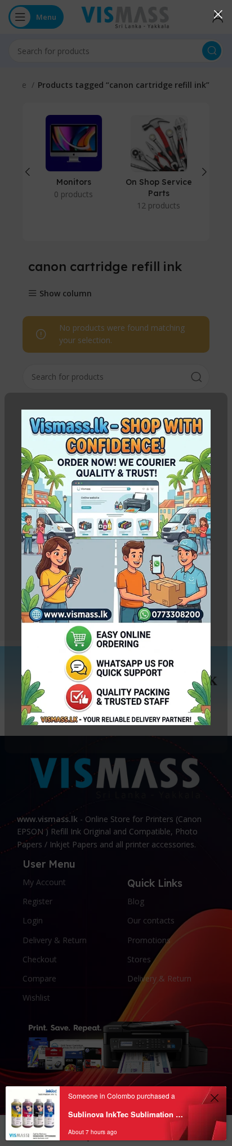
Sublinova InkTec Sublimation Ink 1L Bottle (126, 1114)
